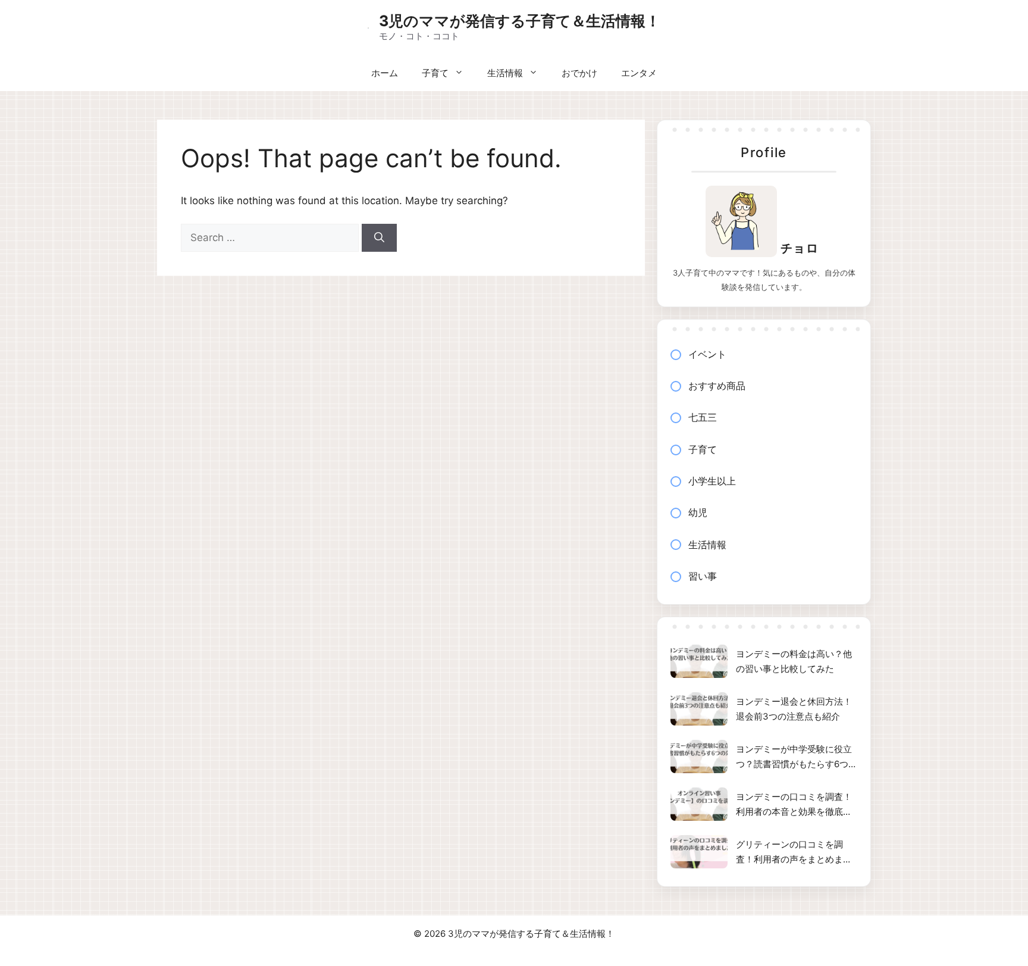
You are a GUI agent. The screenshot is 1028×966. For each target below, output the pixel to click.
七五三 (702, 417)
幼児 (697, 512)
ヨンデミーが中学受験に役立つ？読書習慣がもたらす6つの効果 (796, 757)
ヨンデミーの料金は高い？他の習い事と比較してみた (794, 661)
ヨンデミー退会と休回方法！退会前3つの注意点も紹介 (794, 709)
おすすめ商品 (716, 386)
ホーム (384, 73)
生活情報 (505, 73)
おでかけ (579, 73)
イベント (707, 354)
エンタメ (639, 73)
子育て (435, 73)
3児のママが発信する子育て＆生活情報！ (519, 21)
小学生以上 (712, 481)
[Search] (379, 238)
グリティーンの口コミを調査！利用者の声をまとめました (794, 853)
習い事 (702, 576)
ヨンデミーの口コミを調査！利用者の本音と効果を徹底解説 (794, 805)
